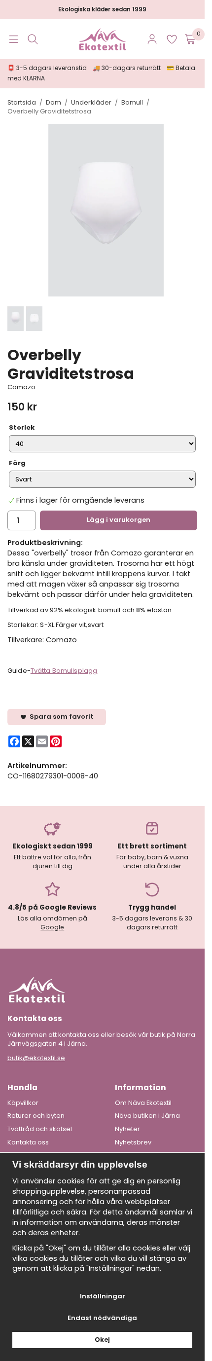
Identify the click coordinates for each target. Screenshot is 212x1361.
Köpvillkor (22, 1103)
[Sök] (33, 39)
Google (52, 927)
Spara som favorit (60, 716)
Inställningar (102, 1296)
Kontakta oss (28, 1142)
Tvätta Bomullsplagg (64, 670)
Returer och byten (36, 1115)
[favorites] (172, 39)
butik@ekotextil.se (36, 1058)
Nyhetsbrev (133, 1142)
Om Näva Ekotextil (143, 1103)
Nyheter (127, 1129)
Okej (102, 1339)
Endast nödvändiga (102, 1318)
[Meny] (13, 39)
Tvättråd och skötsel (39, 1129)
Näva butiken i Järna (147, 1115)
